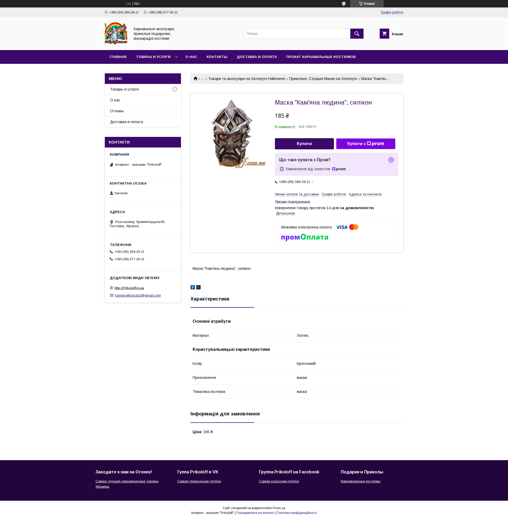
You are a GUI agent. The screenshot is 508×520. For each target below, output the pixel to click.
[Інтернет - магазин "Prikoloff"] (116, 43)
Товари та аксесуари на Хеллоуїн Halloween (246, 79)
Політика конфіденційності (296, 513)
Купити (304, 143)
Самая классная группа (279, 481)
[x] (198, 288)
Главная (118, 57)
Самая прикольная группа (199, 481)
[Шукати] (357, 34)
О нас (191, 57)
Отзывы (117, 111)
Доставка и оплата (257, 57)
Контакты (217, 57)
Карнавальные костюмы (360, 481)
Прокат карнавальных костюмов (321, 57)
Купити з (356, 143)
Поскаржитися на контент (255, 513)
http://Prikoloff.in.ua (129, 288)
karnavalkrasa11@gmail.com (138, 295)
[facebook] (192, 288)
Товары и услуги (153, 57)
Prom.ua (279, 508)
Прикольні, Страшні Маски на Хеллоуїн (323, 79)
